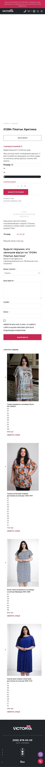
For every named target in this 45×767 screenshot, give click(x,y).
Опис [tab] (24, 212)
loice (22, 762)
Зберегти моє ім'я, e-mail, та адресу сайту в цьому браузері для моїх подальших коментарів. (19, 327)
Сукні (19, 201)
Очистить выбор (9, 182)
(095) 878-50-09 (22, 740)
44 (4, 168)
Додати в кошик (16, 192)
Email (6, 312)
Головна (6, 123)
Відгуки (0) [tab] (24, 216)
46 (4, 172)
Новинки (14, 123)
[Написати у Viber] (40, 754)
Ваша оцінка (9, 269)
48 (4, 176)
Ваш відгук (9, 281)
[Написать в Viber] (22, 754)
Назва (6, 302)
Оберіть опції (13, 435)
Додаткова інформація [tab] (24, 214)
